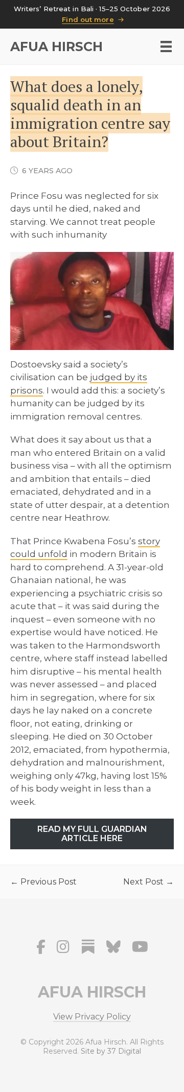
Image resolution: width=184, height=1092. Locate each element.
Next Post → (148, 882)
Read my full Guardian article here (92, 833)
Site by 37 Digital (111, 1051)
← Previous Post (43, 882)
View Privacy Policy (92, 1017)
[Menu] (166, 46)
